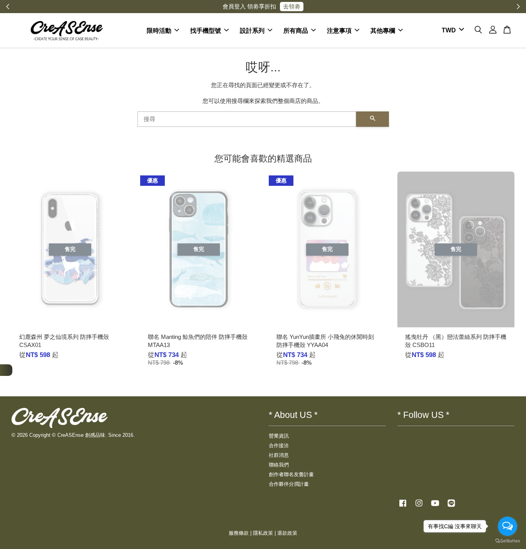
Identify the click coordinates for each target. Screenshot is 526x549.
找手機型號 (205, 30)
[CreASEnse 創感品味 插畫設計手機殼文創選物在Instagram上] (419, 507)
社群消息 (279, 455)
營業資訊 (279, 436)
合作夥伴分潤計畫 (289, 484)
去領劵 (291, 6)
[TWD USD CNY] (451, 30)
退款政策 (287, 533)
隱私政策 (263, 533)
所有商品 (295, 30)
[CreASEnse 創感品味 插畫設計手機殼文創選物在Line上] (451, 507)
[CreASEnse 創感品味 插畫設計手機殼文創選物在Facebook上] (402, 507)
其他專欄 (382, 30)
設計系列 (252, 30)
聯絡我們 (279, 465)
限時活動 (159, 30)
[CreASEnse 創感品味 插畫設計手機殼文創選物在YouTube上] (435, 507)
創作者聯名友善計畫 (291, 474)
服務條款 (239, 533)
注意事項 (339, 30)
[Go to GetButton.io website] (507, 541)
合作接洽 (279, 445)
